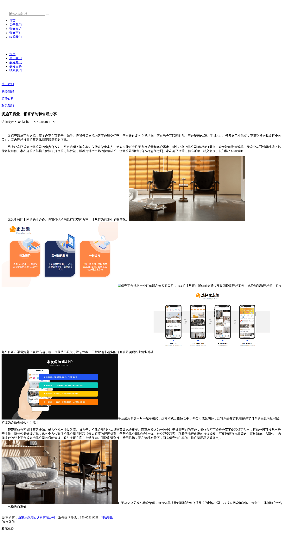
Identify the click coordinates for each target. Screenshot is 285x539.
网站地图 (107, 517)
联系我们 (15, 37)
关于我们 (15, 24)
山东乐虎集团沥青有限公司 (36, 517)
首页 (12, 20)
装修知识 (15, 28)
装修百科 (15, 32)
